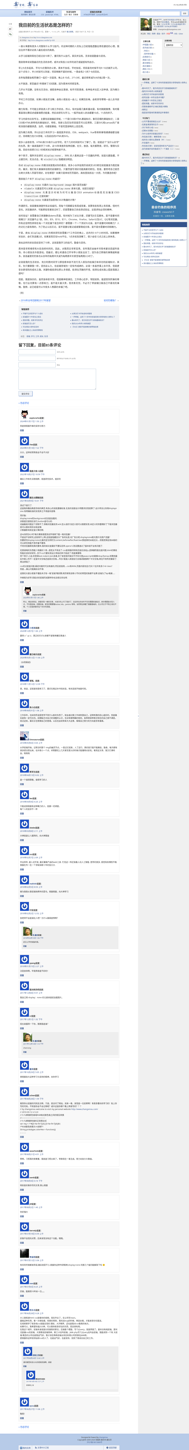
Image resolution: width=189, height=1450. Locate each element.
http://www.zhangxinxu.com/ (84, 1109)
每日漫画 (146, 66)
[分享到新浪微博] (10, 29)
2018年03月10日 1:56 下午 (33, 938)
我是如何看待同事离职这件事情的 (155, 113)
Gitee (181, 34)
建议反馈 (32, 14)
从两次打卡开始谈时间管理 (82, 313)
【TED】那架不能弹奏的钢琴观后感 (85, 327)
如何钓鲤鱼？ (110, 300)
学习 (33, 336)
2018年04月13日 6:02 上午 (32, 775)
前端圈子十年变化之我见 (32, 317)
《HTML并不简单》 (171, 26)
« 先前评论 (24, 402)
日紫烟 (75, 14)
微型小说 (146, 60)
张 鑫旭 (35, 935)
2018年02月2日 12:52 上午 (32, 913)
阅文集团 (165, 22)
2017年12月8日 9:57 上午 (31, 993)
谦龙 (31, 1069)
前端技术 (50, 12)
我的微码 (24, 14)
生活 (66, 14)
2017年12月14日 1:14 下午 (33, 1044)
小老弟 (32, 628)
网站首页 (28, 12)
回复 (22, 430)
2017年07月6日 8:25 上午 (31, 1286)
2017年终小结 (147, 128)
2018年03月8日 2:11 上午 (31, 831)
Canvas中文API (102, 14)
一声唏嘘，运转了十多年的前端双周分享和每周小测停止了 (93, 317)
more (160, 19)
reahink (33, 883)
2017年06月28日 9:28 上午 (32, 1313)
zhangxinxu (25, 37)
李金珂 (32, 1257)
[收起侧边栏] (138, 716)
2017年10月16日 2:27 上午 (35, 1381)
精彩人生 (146, 69)
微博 (153, 34)
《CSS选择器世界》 (178, 24)
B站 (175, 34)
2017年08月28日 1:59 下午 (32, 1098)
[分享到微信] (10, 34)
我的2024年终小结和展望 (81, 323)
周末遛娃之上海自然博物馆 (33, 330)
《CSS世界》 (166, 24)
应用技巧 (146, 57)
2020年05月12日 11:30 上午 (32, 657)
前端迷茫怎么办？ (29, 323)
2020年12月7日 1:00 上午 (31, 631)
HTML (56, 14)
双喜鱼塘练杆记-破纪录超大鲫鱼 (155, 106)
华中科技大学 (172, 20)
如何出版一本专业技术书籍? (153, 97)
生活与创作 (71, 12)
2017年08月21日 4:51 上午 (32, 1154)
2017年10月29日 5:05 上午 (32, 1072)
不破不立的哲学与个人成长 (33, 313)
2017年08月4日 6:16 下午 (31, 1181)
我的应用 (26, 1448)
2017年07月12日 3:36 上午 (32, 1260)
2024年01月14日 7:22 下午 (32, 448)
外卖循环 (145, 143)
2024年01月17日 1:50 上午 (32, 421)
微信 (149, 34)
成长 (41, 336)
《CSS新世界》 (159, 26)
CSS (42, 14)
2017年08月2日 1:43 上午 (31, 1207)
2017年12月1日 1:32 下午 (31, 1019)
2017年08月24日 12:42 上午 (33, 1358)
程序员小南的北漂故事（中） (153, 140)
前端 (28, 336)
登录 (98, 1447)
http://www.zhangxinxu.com (42, 37)
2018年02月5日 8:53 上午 (31, 887)
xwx (31, 1283)
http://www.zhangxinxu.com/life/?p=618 (41, 40)
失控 (146, 51)
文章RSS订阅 (43, 1447)
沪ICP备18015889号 (94, 1442)
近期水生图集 (147, 131)
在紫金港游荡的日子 (150, 124)
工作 (37, 336)
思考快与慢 (148, 54)
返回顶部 (113, 1447)
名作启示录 (147, 48)
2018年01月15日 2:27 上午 (32, 966)
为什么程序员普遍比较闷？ (153, 134)
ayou (31, 1405)
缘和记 (144, 110)
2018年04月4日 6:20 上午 (31, 801)
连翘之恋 (36, 1355)
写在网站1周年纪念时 (31, 327)
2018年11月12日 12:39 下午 (32, 684)
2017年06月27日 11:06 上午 (32, 1409)
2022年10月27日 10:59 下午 (32, 474)
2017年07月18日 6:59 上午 (32, 1233)
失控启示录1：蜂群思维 (151, 137)
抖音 (170, 34)
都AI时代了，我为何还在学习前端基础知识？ (88, 320)
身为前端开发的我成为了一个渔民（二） (158, 149)
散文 (70, 14)
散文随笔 (70, 32)
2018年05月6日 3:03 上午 (31, 743)
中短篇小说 (147, 45)
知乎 (163, 34)
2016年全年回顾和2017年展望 (36, 300)
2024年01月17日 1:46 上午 (33, 597)
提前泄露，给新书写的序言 (33, 320)
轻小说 (145, 72)
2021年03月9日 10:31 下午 (32, 500)
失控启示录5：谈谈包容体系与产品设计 (158, 146)
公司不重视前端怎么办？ (152, 121)
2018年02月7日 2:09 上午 (31, 857)
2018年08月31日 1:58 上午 (32, 710)
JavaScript (49, 14)
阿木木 (32, 1310)
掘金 (158, 34)
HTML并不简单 (89, 14)
